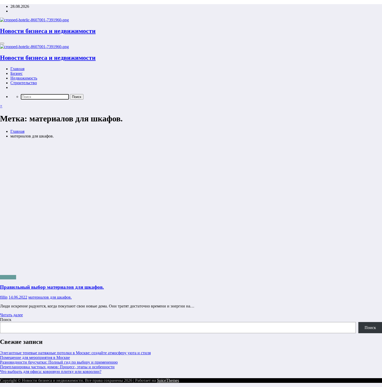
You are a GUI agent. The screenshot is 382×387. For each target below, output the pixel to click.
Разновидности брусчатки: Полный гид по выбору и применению (59, 362)
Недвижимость (23, 78)
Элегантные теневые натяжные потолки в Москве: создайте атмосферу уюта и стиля (75, 353)
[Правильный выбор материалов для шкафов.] (191, 207)
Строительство (23, 83)
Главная (17, 69)
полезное (8, 277)
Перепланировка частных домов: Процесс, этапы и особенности (57, 367)
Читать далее (11, 315)
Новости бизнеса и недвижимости (48, 31)
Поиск (5, 319)
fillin (4, 297)
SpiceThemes (168, 380)
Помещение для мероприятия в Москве (35, 357)
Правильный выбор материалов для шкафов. (52, 287)
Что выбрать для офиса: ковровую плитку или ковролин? (50, 371)
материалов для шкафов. (50, 297)
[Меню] (2, 43)
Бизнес (16, 73)
